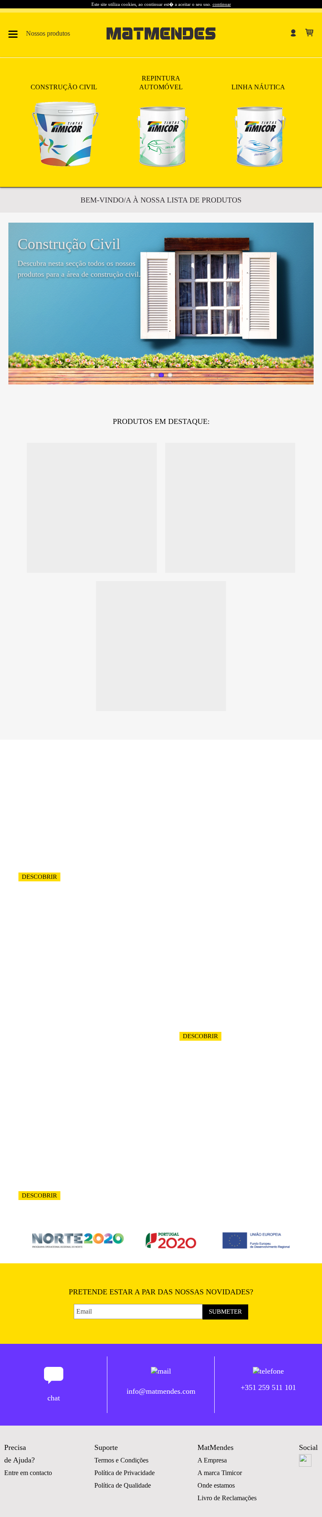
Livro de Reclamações (227, 1497)
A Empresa (212, 1460)
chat (53, 1398)
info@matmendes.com (161, 1391)
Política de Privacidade (124, 1472)
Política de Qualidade (122, 1485)
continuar (222, 4)
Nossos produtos (48, 33)
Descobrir (39, 876)
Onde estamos (216, 1485)
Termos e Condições (121, 1460)
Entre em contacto (28, 1472)
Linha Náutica (258, 87)
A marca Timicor (219, 1472)
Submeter (225, 1311)
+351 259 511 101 (268, 1387)
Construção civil (64, 87)
